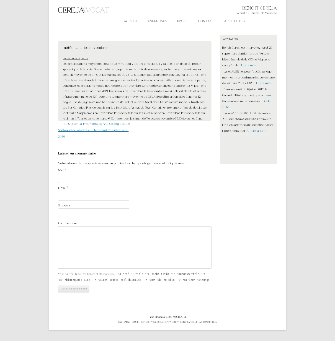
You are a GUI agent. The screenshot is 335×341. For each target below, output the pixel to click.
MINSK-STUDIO (132, 322)
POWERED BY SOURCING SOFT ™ (155, 322)
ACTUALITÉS (234, 21)
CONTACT (206, 21)
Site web (64, 205)
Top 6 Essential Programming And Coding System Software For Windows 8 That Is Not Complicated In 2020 (94, 130)
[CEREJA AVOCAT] (58, 10)
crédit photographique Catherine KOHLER (194, 322)
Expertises (157, 21)
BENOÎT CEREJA (259, 8)
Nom (62, 170)
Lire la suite (248, 65)
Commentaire (67, 223)
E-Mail (63, 188)
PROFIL (182, 21)
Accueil (131, 21)
